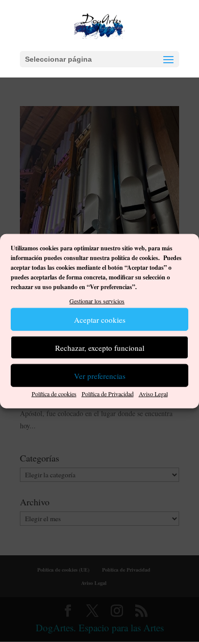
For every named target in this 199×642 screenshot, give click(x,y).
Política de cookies (54, 394)
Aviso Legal (153, 394)
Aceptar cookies (100, 320)
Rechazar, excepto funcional (99, 348)
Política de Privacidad (108, 394)
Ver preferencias (100, 376)
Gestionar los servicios (97, 300)
